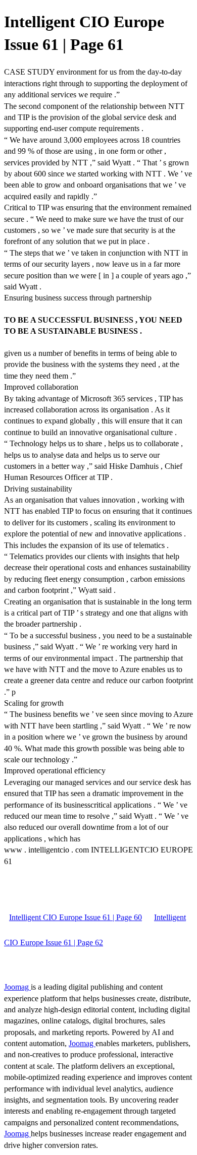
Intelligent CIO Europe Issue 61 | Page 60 (75, 917)
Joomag (17, 987)
